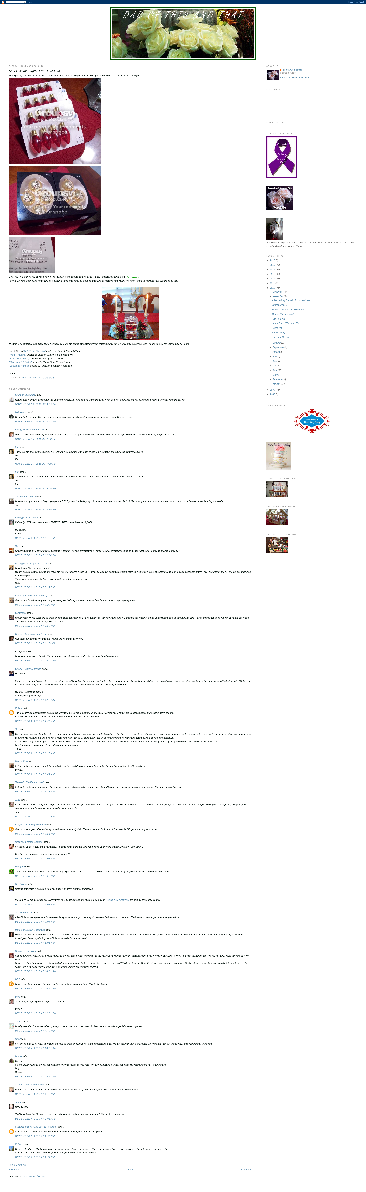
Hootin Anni (21, 884)
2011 (272, 283)
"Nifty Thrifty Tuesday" (34, 351)
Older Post (246, 1169)
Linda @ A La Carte (25, 395)
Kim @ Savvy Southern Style (29, 429)
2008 (273, 394)
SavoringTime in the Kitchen (29, 1084)
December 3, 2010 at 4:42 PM (35, 1031)
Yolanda (19, 1021)
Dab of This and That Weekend (288, 309)
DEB (17, 979)
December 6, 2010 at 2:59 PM (35, 1136)
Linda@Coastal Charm (26, 517)
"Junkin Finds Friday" (19, 358)
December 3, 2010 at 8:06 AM (35, 943)
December (278, 292)
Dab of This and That (183, 15)
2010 (273, 288)
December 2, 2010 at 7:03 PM (35, 858)
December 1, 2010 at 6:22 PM (35, 605)
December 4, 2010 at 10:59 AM (35, 1048)
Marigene (20, 866)
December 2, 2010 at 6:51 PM (35, 834)
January (277, 384)
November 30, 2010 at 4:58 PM (35, 439)
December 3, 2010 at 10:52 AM (35, 988)
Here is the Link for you (117, 900)
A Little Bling (278, 332)
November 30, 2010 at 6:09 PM (35, 464)
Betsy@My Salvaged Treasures (31, 563)
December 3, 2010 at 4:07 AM (35, 904)
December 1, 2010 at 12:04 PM (35, 555)
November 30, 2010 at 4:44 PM (35, 421)
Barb (18, 997)
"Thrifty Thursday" (18, 355)
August (276, 352)
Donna (18, 1056)
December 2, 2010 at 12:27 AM (35, 660)
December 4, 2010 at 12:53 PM (35, 1076)
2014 (273, 269)
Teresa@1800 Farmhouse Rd (30, 782)
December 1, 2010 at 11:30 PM (35, 643)
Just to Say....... (279, 305)
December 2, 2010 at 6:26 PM (35, 816)
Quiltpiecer (20, 613)
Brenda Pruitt (21, 761)
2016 (273, 260)
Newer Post (15, 1169)
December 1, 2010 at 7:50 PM (35, 626)
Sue (17, 546)
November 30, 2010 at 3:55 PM (35, 404)
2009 (273, 390)
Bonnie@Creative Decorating (30, 930)
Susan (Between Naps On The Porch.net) (36, 1127)
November (278, 296)
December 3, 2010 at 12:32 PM (35, 1013)
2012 (273, 278)
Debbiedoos (21, 412)
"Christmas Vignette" (19, 366)
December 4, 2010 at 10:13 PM (35, 1119)
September (278, 347)
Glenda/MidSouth (293, 70)
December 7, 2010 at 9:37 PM (35, 1157)
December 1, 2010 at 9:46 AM (35, 538)
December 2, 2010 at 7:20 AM (35, 721)
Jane (17, 800)
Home (131, 1169)
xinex (18, 1039)
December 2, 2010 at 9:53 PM (35, 876)
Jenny (18, 1102)
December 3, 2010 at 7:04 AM (35, 922)
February (277, 379)
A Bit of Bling (278, 319)
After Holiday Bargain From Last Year (291, 300)
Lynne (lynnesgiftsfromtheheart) (31, 595)
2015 (273, 265)
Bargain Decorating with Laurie (31, 824)
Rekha (18, 708)
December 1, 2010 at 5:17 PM (35, 587)
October (277, 343)
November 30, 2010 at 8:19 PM (35, 509)
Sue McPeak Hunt (24, 912)
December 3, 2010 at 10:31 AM (35, 971)
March (276, 375)
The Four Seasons (281, 337)
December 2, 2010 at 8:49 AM (35, 774)
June (275, 361)
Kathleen (19, 1144)
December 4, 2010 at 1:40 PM (35, 1094)
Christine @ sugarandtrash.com (31, 634)
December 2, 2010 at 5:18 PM (35, 791)
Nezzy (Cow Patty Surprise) (29, 842)
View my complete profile (294, 78)
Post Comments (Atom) (34, 1176)
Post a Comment (17, 1165)
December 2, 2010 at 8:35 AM (35, 753)
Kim (17, 447)
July (275, 356)
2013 (273, 274)
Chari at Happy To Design (28, 669)
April (275, 370)
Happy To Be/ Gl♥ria (25, 951)
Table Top (277, 328)
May (275, 365)
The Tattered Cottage (26, 496)
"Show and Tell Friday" (20, 362)
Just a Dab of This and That (286, 323)
